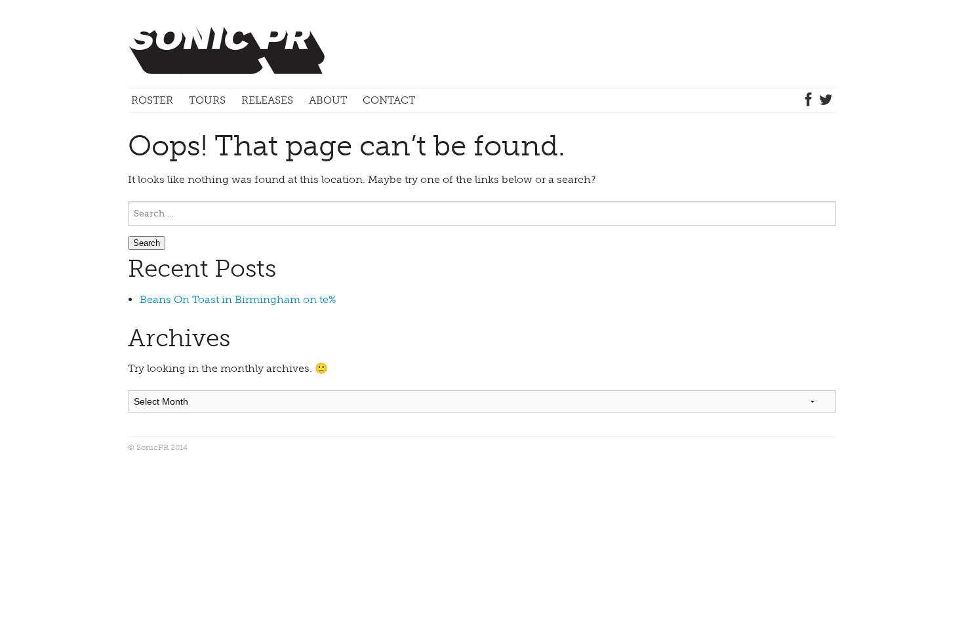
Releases (267, 100)
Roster (152, 100)
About (328, 100)
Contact (389, 100)
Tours (207, 100)
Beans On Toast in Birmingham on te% (238, 299)
